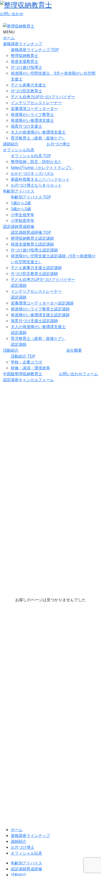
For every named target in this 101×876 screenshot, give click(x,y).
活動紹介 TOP (23, 356)
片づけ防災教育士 (26, 91)
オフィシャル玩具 (18, 150)
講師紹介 (11, 144)
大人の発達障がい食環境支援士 (38, 132)
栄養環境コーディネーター (34, 108)
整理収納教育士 (24, 55)
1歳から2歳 (21, 203)
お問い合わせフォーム (78, 373)
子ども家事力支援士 (28, 85)
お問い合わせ (12, 13)
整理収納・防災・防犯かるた (36, 161)
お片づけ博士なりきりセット (36, 185)
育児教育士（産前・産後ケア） (38, 138)
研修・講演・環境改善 (30, 368)
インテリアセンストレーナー (36, 102)
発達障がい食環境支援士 (32, 120)
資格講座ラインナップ (22, 43)
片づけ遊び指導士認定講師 (34, 250)
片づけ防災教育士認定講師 (34, 273)
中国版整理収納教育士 (22, 373)
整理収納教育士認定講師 (32, 238)
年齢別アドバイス (18, 191)
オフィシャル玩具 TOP (31, 155)
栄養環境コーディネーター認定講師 (42, 303)
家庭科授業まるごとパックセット (40, 179)
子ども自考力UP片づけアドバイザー (43, 96)
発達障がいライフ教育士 (32, 114)
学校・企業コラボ (26, 362)
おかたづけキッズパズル (32, 173)
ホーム (9, 38)
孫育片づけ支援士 (26, 126)
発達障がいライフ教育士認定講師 (40, 309)
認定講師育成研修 (18, 226)
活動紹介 (11, 350)
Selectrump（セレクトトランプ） (42, 167)
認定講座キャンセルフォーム (28, 379)
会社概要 (74, 350)
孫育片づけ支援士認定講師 (34, 320)
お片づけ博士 (58, 144)
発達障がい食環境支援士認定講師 (40, 315)
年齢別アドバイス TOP (31, 197)
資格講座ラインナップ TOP (35, 49)
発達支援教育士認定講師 (32, 244)
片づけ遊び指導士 (26, 67)
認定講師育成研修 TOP (31, 232)
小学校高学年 (22, 220)
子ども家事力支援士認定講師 (36, 267)
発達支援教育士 (24, 61)
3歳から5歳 (21, 208)
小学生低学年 (22, 214)
